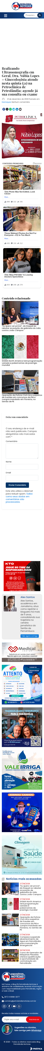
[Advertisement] (22, 44)
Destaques (6, 102)
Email (8, 473)
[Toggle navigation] (5, 15)
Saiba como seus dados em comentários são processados (19, 498)
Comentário (11, 441)
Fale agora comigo (30, 636)
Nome (8, 462)
